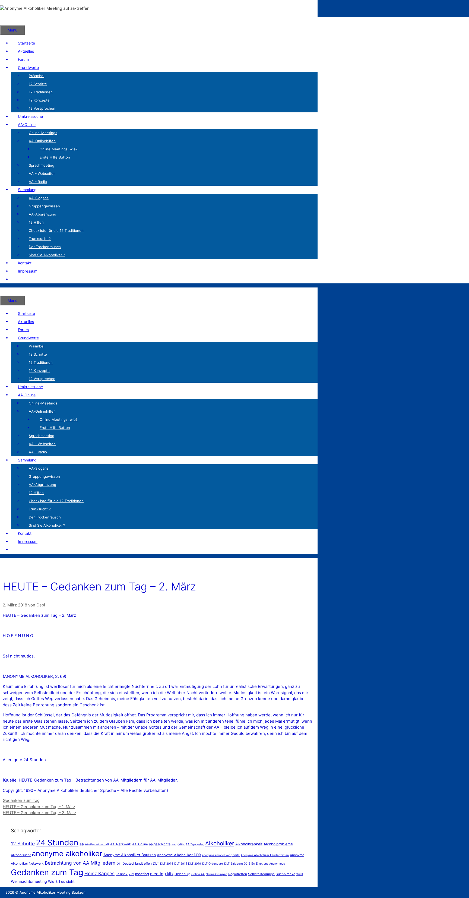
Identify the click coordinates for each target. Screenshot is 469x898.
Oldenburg (182, 874)
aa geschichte (159, 844)
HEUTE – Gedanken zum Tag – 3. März (39, 812)
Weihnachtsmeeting (29, 881)
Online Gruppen (216, 874)
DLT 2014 (166, 863)
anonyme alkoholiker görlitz (221, 855)
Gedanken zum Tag (21, 800)
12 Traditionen (41, 92)
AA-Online (27, 124)
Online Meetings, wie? (59, 149)
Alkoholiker (219, 843)
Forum (23, 59)
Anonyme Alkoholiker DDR (179, 855)
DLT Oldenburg (212, 863)
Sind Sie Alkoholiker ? (47, 255)
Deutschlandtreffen (137, 863)
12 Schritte (38, 84)
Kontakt (24, 263)
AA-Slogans (39, 198)
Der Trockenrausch (45, 247)
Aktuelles (26, 51)
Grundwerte (28, 67)
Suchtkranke (285, 874)
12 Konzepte (39, 100)
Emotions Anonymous (270, 863)
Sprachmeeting (41, 165)
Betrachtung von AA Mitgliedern (80, 863)
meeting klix (161, 873)
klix (131, 874)
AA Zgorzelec (195, 844)
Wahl (299, 874)
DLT (156, 863)
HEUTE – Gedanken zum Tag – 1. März (39, 806)
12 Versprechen (42, 108)
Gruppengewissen (44, 206)
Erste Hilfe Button (55, 157)
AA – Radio (38, 181)
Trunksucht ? (40, 238)
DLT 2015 (180, 863)
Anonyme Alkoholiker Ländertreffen (265, 855)
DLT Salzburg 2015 (237, 863)
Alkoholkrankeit (248, 844)
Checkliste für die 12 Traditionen (56, 230)
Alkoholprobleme (278, 844)
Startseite (26, 43)
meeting (142, 874)
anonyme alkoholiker (67, 853)
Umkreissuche (30, 116)
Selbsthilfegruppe (261, 874)
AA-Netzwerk (120, 844)
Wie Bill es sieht (61, 881)
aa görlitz (178, 844)
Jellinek (122, 874)
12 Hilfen (36, 222)
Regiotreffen (237, 874)
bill (118, 863)
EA (253, 863)
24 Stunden (57, 842)
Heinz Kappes (99, 873)
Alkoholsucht (21, 855)
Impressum (27, 271)
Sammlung (27, 189)
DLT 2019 (194, 863)
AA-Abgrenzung (42, 214)
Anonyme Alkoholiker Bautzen (129, 855)
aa (82, 844)
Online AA (198, 874)
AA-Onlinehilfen (42, 141)
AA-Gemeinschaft (97, 844)
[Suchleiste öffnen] (7, 21)
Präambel (36, 76)
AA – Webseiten (42, 173)
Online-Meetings (43, 133)
